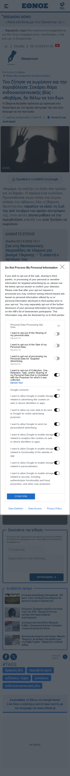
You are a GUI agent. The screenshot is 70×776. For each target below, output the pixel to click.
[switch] (57, 334)
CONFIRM (21, 496)
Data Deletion (15, 508)
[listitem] (35, 325)
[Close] (63, 268)
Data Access (35, 508)
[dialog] (35, 388)
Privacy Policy (54, 508)
